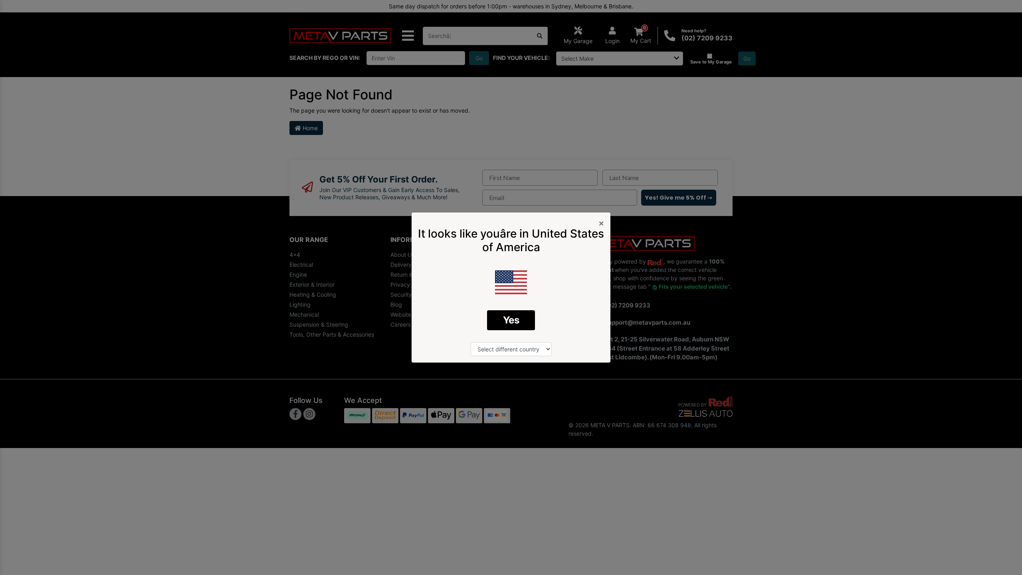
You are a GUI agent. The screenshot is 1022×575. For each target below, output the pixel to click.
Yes (511, 320)
